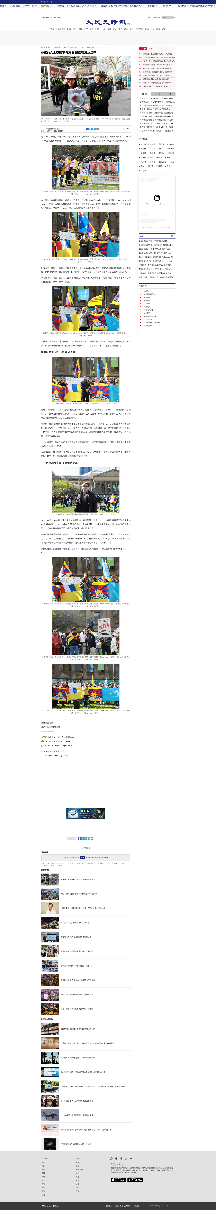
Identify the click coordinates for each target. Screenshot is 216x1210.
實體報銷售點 (56, 17)
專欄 (109, 29)
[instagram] (111, 1158)
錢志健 (143, 149)
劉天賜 (161, 144)
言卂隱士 (162, 162)
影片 (43, 1162)
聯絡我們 (118, 1206)
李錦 (168, 157)
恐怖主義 (60, 863)
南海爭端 (147, 300)
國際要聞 (73, 47)
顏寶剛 (152, 153)
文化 (131, 29)
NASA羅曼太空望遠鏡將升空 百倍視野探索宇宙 (158, 72)
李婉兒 (152, 162)
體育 (152, 29)
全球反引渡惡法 (92, 47)
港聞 (80, 29)
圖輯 (77, 1187)
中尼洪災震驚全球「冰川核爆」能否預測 (157, 75)
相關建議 (108, 1206)
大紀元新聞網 (45, 47)
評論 (115, 29)
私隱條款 (137, 1206)
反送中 (45, 865)
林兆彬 (143, 157)
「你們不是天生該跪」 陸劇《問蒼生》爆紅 (158, 106)
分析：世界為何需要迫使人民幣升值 (156, 109)
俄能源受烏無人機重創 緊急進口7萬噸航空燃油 (158, 54)
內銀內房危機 (148, 310)
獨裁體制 (80, 863)
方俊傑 (171, 144)
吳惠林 (143, 162)
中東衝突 (147, 304)
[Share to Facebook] (87, 129)
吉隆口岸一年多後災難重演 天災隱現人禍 (158, 102)
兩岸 (86, 29)
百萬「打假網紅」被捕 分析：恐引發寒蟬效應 (158, 127)
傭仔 (151, 157)
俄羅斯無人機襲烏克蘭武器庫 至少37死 (157, 123)
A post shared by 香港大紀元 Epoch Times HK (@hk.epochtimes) (164, 227)
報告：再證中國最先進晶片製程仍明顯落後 (158, 68)
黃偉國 (143, 153)
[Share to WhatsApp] (96, 129)
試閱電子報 (45, 17)
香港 (52, 865)
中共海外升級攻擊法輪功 (152, 322)
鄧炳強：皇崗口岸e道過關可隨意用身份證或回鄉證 (158, 116)
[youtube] (131, 1158)
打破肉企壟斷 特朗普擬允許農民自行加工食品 (159, 61)
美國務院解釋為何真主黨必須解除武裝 (156, 79)
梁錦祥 (152, 149)
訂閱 (95, 858)
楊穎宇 (161, 153)
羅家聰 (171, 149)
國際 (91, 29)
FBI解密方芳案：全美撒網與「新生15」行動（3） (158, 86)
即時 (69, 29)
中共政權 (90, 863)
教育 (158, 29)
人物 (43, 1195)
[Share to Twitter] (90, 129)
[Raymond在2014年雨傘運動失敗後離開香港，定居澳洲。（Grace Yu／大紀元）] (85, 490)
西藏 (115, 863)
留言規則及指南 (45, 851)
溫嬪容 (150, 166)
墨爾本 (59, 865)
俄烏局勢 (147, 307)
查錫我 (160, 166)
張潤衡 (160, 157)
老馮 (172, 162)
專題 (81, 47)
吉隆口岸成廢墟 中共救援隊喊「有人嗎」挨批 (158, 120)
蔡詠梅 (171, 153)
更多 (168, 166)
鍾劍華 (152, 144)
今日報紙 (45, 1159)
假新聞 (108, 863)
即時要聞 (57, 47)
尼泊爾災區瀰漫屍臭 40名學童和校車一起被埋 (159, 57)
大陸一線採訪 (148, 319)
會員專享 (61, 29)
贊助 (149, 17)
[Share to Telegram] (93, 129)
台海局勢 (147, 297)
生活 (120, 29)
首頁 (52, 29)
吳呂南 (161, 149)
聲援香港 (50, 863)
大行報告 (147, 313)
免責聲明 (127, 1206)
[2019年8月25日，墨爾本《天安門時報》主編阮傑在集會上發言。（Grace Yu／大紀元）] (85, 379)
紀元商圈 (156, 17)
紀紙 (147, 29)
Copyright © (147, 1206)
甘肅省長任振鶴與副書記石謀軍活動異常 (157, 83)
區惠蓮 (143, 171)
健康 (126, 29)
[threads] (121, 1158)
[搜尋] (174, 17)
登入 (82, 858)
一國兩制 (99, 863)
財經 (97, 29)
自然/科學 (139, 29)
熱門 (74, 29)
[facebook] (116, 1158)
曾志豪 (143, 144)
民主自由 (70, 863)
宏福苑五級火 (148, 326)
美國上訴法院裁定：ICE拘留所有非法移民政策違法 (158, 65)
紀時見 (146, 291)
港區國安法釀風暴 (150, 316)
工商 (77, 1191)
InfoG (103, 29)
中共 (122, 863)
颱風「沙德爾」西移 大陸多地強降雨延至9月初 (158, 113)
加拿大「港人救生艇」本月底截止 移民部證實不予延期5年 (158, 98)
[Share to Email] (99, 129)
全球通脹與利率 (149, 294)
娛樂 (164, 29)
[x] (126, 1158)
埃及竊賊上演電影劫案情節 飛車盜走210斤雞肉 (158, 131)
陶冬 (142, 166)
